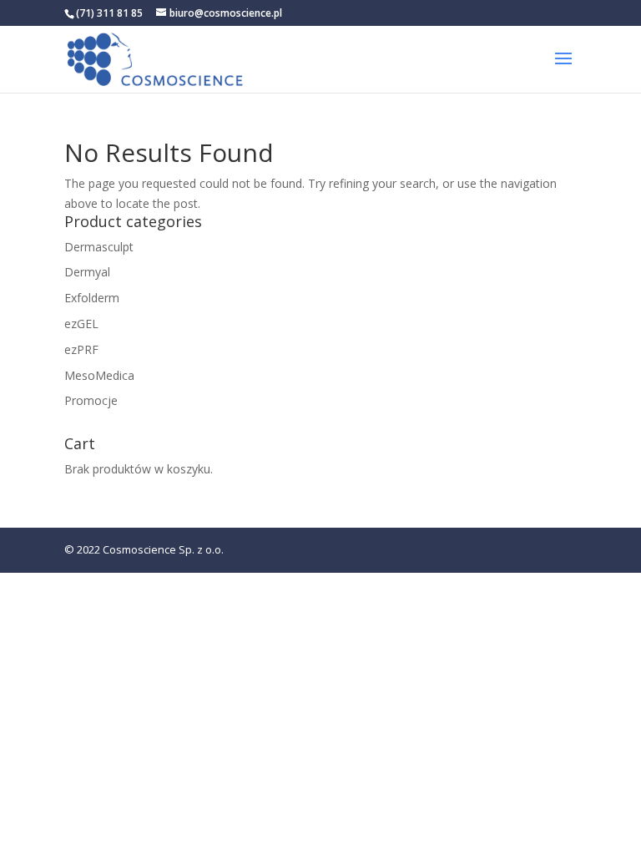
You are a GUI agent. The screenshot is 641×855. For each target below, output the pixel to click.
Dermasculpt (99, 247)
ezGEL (81, 323)
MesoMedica (99, 375)
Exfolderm (91, 298)
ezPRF (81, 349)
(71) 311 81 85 (109, 13)
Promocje (91, 400)
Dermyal (87, 272)
